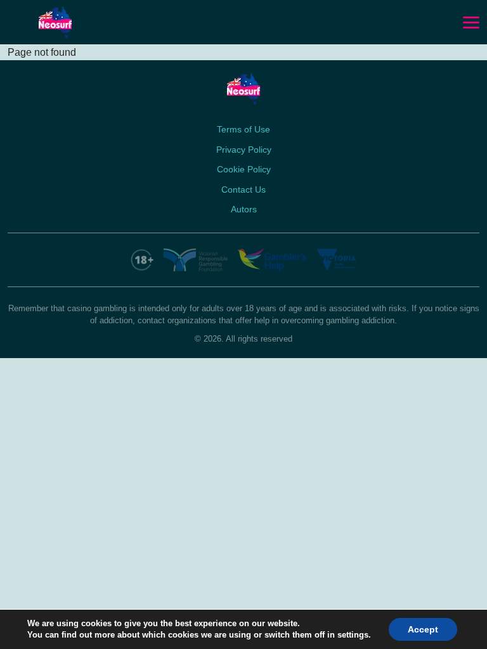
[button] (471, 22)
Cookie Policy (244, 169)
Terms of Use (243, 129)
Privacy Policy (243, 150)
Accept (423, 629)
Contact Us (243, 189)
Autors (244, 209)
